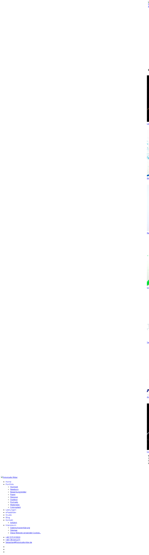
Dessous (14, 497)
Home (8, 482)
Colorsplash (15, 507)
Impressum (11, 525)
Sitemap (13, 530)
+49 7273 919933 (13, 537)
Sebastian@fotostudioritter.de (19, 542)
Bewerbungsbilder (18, 492)
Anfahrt (13, 522)
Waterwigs (15, 504)
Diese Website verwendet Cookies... (25, 533)
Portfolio (10, 484)
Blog (8, 517)
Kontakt (9, 520)
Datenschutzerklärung (20, 527)
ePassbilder (11, 512)
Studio (9, 515)
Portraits (14, 502)
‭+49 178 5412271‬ (13, 540)
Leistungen (11, 510)
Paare (12, 494)
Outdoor (14, 499)
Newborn (14, 489)
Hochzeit (14, 487)
